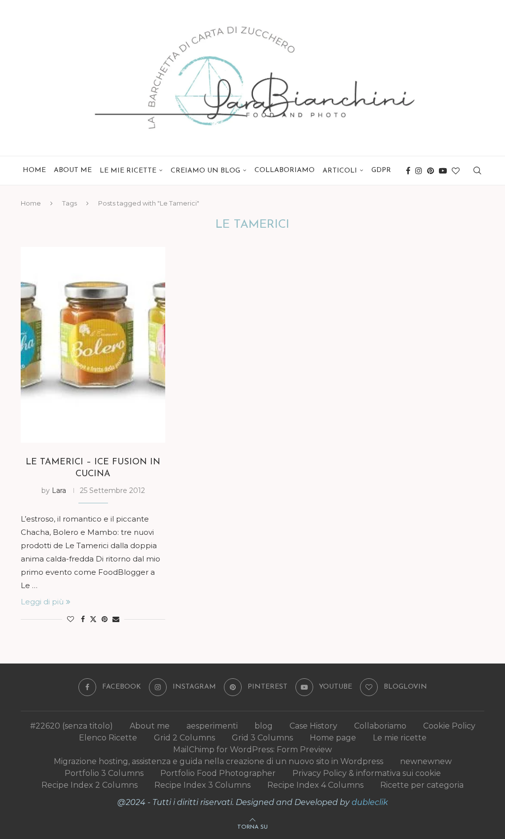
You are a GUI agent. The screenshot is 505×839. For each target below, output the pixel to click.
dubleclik (370, 802)
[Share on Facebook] (83, 619)
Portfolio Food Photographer (218, 773)
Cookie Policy (449, 726)
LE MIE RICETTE (128, 171)
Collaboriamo (284, 170)
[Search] (477, 170)
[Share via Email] (115, 619)
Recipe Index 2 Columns (89, 785)
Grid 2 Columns (184, 737)
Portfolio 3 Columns (104, 773)
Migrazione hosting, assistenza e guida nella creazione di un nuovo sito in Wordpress (218, 761)
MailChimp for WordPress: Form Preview (252, 749)
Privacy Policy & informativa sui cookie (366, 773)
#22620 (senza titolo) (71, 726)
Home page (333, 737)
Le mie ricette (400, 737)
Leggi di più (42, 601)
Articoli (340, 171)
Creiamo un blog (205, 171)
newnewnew (426, 761)
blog (263, 726)
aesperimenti (212, 726)
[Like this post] (70, 619)
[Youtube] (443, 170)
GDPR (381, 170)
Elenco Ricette (108, 737)
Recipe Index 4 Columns (315, 785)
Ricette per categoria (422, 785)
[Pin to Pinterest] (105, 619)
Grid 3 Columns (262, 737)
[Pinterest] (430, 170)
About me (73, 170)
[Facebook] (408, 170)
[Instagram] (418, 170)
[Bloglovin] (456, 170)
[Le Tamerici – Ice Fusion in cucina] (93, 345)
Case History (313, 726)
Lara (59, 490)
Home (34, 170)
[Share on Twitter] (93, 619)
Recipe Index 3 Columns (202, 785)
